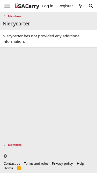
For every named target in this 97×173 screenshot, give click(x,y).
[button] (5, 156)
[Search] (91, 6)
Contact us (12, 163)
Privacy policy (62, 163)
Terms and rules (36, 163)
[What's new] (81, 6)
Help (80, 163)
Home (8, 168)
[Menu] (7, 6)
